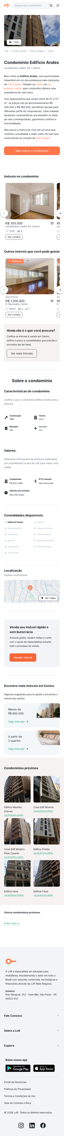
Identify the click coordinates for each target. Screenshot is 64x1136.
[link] (22, 353)
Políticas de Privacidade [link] (17, 1089)
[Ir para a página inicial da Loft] (8, 5)
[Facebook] (43, 1126)
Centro (39, 84)
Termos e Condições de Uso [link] (19, 1096)
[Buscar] (51, 5)
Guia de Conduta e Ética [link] (17, 1102)
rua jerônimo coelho (13, 815)
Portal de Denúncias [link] (15, 1082)
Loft (6, 50)
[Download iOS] (44, 1069)
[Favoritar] (52, 223)
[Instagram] (21, 1126)
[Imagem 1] (30, 291)
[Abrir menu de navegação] (57, 5)
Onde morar (19, 50)
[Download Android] (18, 1069)
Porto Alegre (15, 84)
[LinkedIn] (32, 1126)
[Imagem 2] (32, 291)
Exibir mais (10, 923)
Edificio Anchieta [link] (12, 918)
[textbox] (33, 5)
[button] (32, 591)
